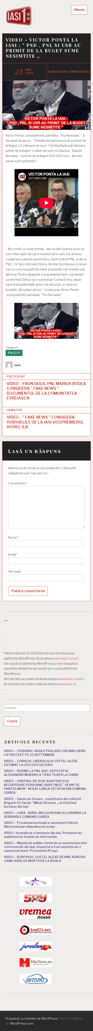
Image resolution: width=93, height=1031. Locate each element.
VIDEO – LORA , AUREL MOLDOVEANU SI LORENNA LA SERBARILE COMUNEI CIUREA (45, 815)
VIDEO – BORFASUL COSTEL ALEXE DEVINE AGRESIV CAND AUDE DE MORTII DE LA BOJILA (44, 859)
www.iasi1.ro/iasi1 (66, 658)
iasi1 (17, 365)
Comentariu (17, 483)
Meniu (79, 10)
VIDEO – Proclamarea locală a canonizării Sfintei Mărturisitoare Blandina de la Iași (41, 825)
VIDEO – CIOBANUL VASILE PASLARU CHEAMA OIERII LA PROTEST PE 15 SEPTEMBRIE (44, 753)
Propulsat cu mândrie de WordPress (32, 1018)
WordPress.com (22, 1023)
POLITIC (14, 352)
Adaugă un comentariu (69, 71)
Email (13, 554)
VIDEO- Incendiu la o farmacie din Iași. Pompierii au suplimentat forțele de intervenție (43, 835)
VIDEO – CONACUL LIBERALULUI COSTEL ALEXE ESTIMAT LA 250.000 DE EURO (41, 763)
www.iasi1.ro (67, 684)
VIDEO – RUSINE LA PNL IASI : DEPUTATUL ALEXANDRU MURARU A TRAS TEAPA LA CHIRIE (41, 773)
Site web (14, 571)
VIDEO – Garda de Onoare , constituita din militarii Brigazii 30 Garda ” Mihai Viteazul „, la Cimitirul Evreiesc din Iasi (42, 803)
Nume (13, 537)
